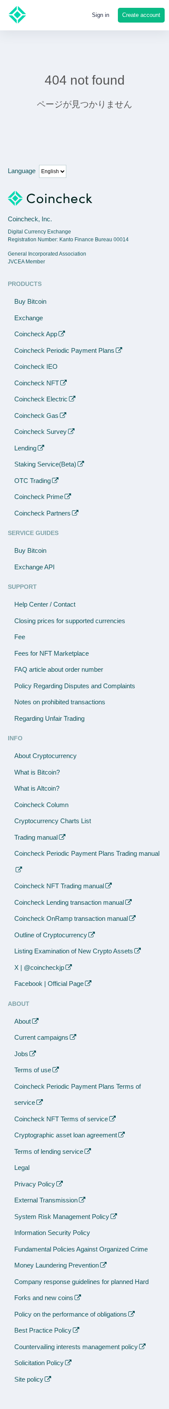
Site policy (28, 1379)
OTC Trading (32, 480)
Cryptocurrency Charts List (52, 820)
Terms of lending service (48, 1151)
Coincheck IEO (36, 366)
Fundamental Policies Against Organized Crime (81, 1249)
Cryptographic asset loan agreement (65, 1135)
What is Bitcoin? (37, 772)
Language (22, 170)
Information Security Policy (52, 1232)
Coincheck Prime (38, 496)
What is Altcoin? (36, 788)
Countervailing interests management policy (76, 1346)
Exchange (28, 318)
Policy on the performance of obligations (70, 1314)
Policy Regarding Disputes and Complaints (74, 686)
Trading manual (36, 837)
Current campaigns (41, 1037)
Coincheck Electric (41, 399)
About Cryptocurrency (45, 755)
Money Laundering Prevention (56, 1265)
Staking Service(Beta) (45, 464)
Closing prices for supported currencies (69, 620)
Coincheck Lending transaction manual (69, 902)
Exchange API (34, 567)
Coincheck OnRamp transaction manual (71, 918)
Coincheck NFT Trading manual (59, 886)
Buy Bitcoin (30, 301)
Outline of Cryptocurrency (50, 935)
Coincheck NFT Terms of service (61, 1119)
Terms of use (32, 1070)
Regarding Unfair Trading (49, 718)
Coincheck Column (41, 804)
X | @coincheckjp (39, 967)
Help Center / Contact (44, 604)
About (22, 1021)
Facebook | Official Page (49, 983)
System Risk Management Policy (61, 1216)
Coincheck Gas (36, 415)
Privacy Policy (34, 1184)
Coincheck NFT (36, 383)
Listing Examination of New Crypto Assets (73, 951)
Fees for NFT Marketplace (51, 653)
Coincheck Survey (40, 431)
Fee (19, 636)
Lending (25, 448)
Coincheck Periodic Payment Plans (64, 350)
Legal (21, 1167)
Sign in (100, 15)
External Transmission (46, 1200)
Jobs (21, 1054)
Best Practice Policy (43, 1330)
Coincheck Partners (42, 513)
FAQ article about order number (58, 669)
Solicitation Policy (39, 1362)
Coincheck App (35, 334)
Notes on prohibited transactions (59, 702)
